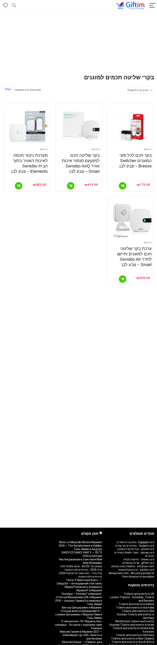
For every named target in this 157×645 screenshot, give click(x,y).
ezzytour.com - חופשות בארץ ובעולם (132, 566)
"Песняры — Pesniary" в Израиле (81, 593)
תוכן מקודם (89, 533)
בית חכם (148, 149)
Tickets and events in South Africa (132, 641)
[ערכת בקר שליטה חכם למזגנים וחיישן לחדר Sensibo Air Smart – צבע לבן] (132, 221)
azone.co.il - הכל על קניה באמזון (135, 549)
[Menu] (152, 6)
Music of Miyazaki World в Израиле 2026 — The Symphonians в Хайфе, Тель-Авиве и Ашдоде (80, 546)
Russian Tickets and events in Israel (132, 624)
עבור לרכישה (122, 185)
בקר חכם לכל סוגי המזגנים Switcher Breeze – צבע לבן (135, 160)
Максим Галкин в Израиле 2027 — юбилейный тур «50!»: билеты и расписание (81, 635)
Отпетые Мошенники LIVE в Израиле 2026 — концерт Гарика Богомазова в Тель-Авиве (78, 601)
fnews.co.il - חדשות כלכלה (138, 559)
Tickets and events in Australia (135, 607)
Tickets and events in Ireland (136, 604)
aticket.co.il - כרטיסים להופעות (136, 569)
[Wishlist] (5, 5)
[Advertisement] (78, 40)
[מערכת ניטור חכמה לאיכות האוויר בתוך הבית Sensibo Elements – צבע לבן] (28, 127)
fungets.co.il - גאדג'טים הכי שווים (134, 545)
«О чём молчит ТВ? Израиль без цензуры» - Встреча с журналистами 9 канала (78, 625)
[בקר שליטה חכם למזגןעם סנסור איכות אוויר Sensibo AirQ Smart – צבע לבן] (80, 127)
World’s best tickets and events (134, 621)
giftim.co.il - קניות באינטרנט (138, 562)
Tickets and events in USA (138, 611)
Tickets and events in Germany (135, 635)
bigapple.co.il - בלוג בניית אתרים (135, 542)
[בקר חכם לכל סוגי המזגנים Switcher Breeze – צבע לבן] (132, 127)
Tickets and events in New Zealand (132, 638)
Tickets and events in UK (139, 593)
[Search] (14, 6)
